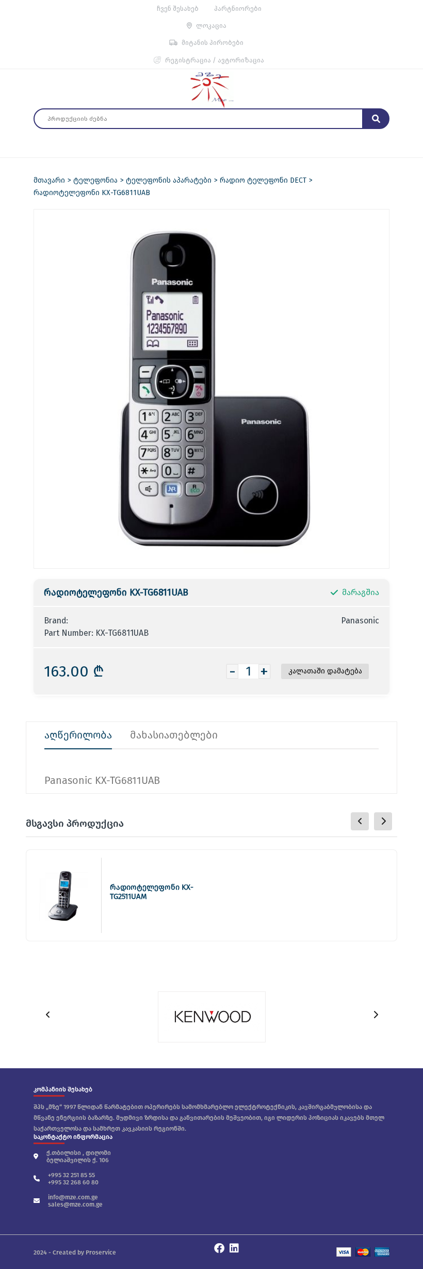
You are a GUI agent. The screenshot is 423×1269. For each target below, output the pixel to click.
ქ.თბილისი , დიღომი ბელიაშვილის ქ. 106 (78, 1156)
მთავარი (49, 180)
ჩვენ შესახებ (178, 8)
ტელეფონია (95, 180)
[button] (383, 821)
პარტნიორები (238, 8)
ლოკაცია (211, 25)
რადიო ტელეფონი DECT (263, 180)
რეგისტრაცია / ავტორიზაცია (214, 59)
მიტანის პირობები (212, 42)
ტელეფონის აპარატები (169, 180)
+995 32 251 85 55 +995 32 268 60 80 (73, 1178)
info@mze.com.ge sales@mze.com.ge (75, 1201)
